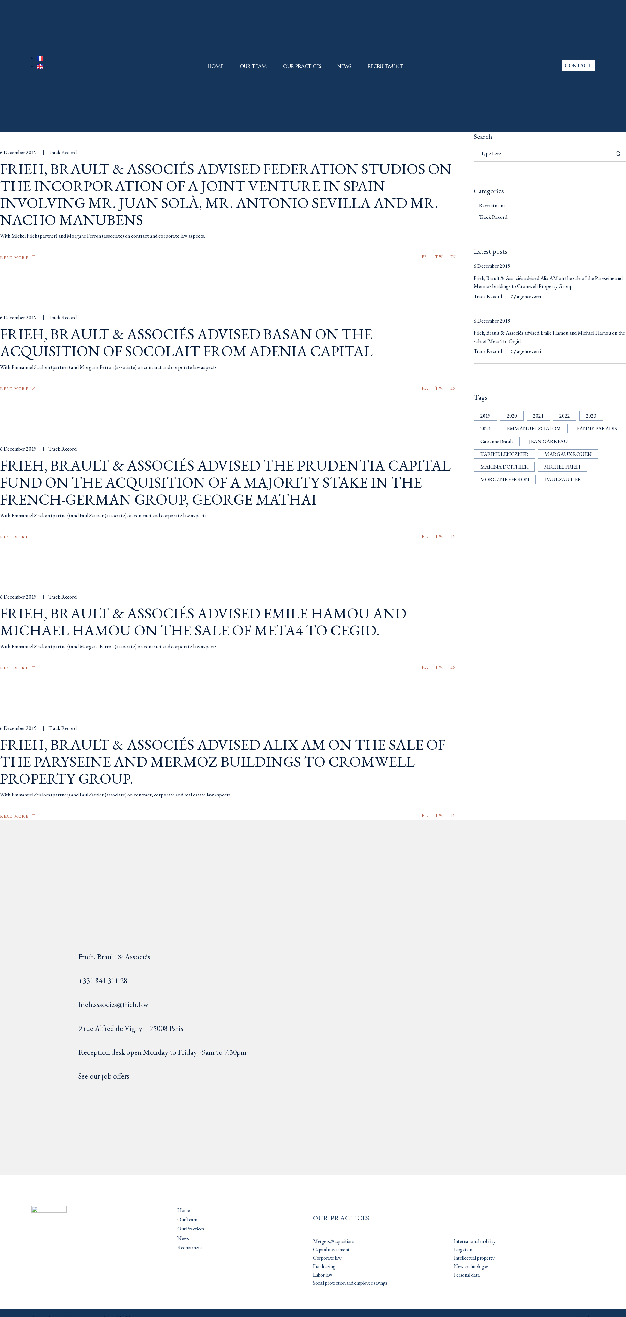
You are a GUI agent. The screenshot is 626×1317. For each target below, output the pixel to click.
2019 (485, 415)
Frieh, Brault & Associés (114, 957)
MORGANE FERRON (504, 479)
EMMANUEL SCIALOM (534, 428)
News (344, 66)
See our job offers (103, 1076)
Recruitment (385, 66)
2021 (538, 415)
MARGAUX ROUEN (568, 454)
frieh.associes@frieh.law (113, 1004)
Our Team (253, 66)
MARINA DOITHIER (504, 466)
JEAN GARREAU (548, 441)
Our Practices (302, 66)
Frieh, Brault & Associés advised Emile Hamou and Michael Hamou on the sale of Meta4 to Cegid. (203, 621)
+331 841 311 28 (102, 981)
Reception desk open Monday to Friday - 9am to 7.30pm (162, 1052)
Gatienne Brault (496, 441)
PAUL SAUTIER (563, 479)
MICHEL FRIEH (562, 466)
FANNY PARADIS (597, 428)
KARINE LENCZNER (504, 454)
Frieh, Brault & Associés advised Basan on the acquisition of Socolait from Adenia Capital (186, 342)
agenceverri (529, 296)
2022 (564, 415)
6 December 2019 (18, 152)
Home (215, 66)
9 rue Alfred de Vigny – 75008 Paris (130, 1028)
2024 (485, 428)
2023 (591, 415)
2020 (512, 415)
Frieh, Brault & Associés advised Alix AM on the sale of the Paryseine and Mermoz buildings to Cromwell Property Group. (222, 761)
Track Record (62, 152)
